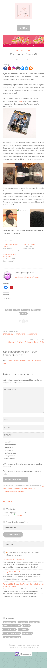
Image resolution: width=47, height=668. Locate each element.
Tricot (24, 314)
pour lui (36, 310)
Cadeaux (34, 622)
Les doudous (10, 630)
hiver (16, 310)
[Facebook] (5, 68)
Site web (8, 435)
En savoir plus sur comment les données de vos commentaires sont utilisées (23, 488)
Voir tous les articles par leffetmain (27, 277)
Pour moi (27, 633)
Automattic (33, 647)
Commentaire (9, 390)
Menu (24, 28)
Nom (6, 419)
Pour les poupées (12, 633)
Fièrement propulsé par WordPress (23, 645)
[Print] (31, 68)
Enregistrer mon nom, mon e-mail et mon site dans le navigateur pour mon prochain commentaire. (11, 450)
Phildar (19, 101)
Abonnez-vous (13, 535)
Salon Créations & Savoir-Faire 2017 (26, 341)
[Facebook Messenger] (22, 68)
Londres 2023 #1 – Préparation (13, 560)
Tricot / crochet (23, 50)
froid (8, 310)
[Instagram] (14, 68)
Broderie (22, 622)
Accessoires (9, 622)
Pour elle (23, 630)
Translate (19, 515)
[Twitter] (26, 68)
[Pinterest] (9, 68)
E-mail (7, 427)
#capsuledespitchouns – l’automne (20, 333)
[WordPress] (18, 68)
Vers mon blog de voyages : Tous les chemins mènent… (22, 553)
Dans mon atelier (12, 626)
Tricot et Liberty (29, 244)
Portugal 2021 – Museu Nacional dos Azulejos (18, 572)
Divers (27, 626)
